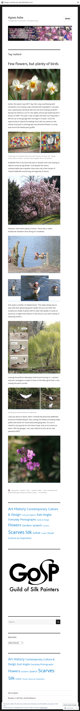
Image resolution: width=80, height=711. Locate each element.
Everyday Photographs (22, 519)
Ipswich (34, 490)
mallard (22, 492)
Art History (17, 508)
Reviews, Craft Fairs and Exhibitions (22, 698)
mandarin (29, 492)
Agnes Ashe (15, 17)
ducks (45, 490)
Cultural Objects (28, 515)
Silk (28, 532)
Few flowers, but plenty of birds (33, 64)
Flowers (14, 524)
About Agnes (13, 693)
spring (34, 492)
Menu (67, 19)
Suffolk (39, 490)
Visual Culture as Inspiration (33, 679)
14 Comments (42, 492)
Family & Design (43, 520)
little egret (16, 492)
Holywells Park (52, 490)
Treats (43, 533)
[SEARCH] (58, 622)
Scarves (16, 532)
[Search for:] (32, 622)
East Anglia (44, 515)
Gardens (27, 525)
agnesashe (14, 490)
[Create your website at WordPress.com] (40, 2)
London (46, 525)
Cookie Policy (43, 707)
